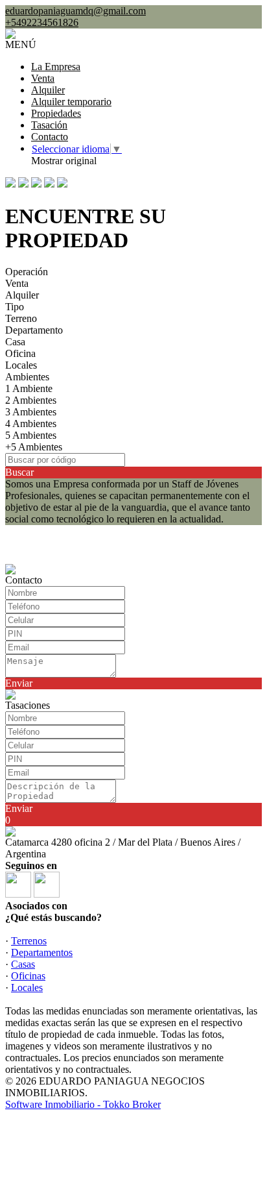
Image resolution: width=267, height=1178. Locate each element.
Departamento (34, 330)
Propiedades (56, 113)
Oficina (20, 353)
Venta (42, 78)
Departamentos (42, 952)
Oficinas (28, 975)
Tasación (49, 124)
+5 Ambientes (33, 446)
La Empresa (55, 66)
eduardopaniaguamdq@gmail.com (75, 10)
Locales (21, 365)
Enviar (18, 683)
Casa (15, 341)
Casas (23, 964)
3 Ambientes (30, 411)
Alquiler (48, 89)
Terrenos (29, 940)
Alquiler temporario (71, 101)
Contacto (49, 136)
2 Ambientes (30, 400)
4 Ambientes (30, 423)
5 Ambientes (30, 435)
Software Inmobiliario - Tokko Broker (83, 1104)
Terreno (21, 318)
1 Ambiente (28, 388)
